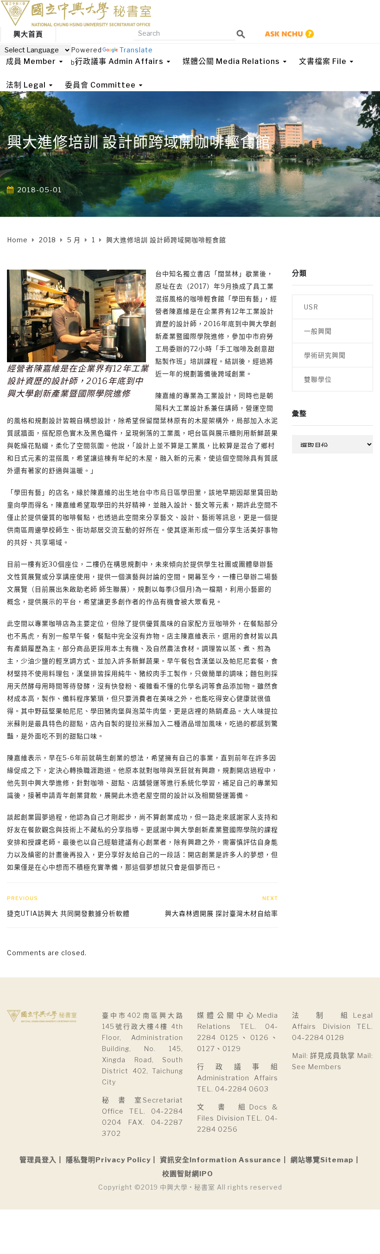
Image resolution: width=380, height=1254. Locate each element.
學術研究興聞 (325, 355)
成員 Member (31, 61)
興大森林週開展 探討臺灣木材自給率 (221, 913)
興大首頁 (28, 34)
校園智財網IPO (187, 1174)
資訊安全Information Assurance (220, 1160)
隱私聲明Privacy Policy (108, 1160)
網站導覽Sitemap (322, 1160)
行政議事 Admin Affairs (119, 61)
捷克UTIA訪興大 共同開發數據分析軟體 (68, 913)
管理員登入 (38, 1160)
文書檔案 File (323, 61)
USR (311, 307)
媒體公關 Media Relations (231, 61)
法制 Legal (26, 85)
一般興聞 (318, 331)
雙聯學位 (318, 379)
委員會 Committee (100, 85)
